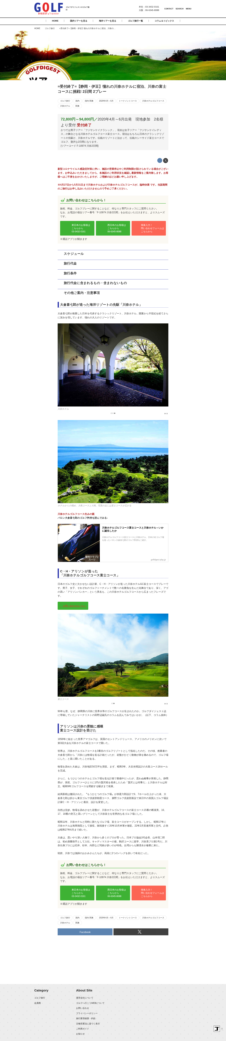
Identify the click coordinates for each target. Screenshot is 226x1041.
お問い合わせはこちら (74, 606)
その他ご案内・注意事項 (82, 292)
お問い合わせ (82, 1008)
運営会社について (84, 998)
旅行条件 (70, 273)
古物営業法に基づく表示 (88, 1023)
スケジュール (74, 253)
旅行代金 (70, 263)
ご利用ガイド (82, 1028)
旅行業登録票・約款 (85, 1018)
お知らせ (80, 1034)
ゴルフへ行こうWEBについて (90, 1003)
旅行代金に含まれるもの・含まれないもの (95, 283)
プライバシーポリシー (87, 1013)
